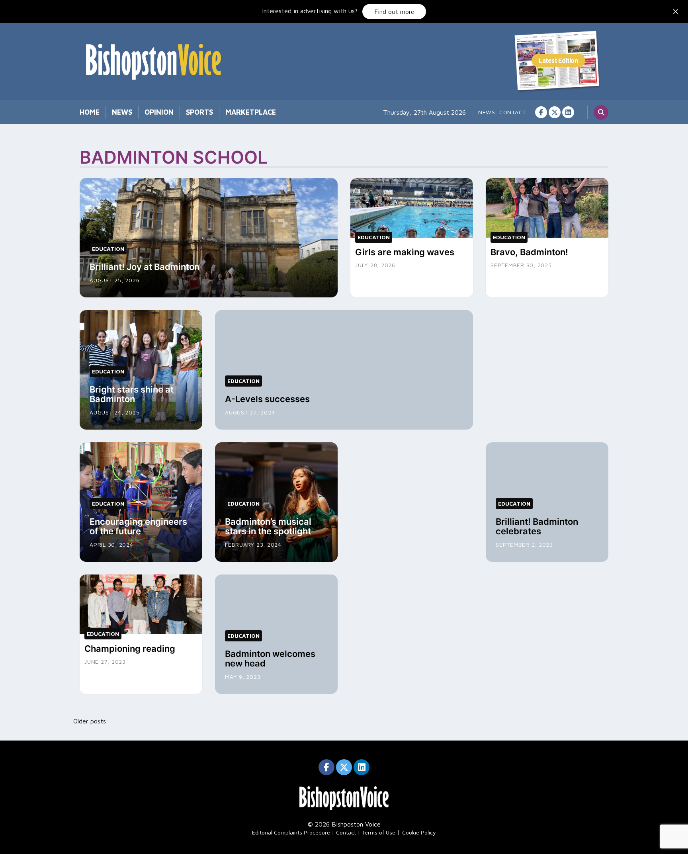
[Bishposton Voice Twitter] (555, 112)
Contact (512, 112)
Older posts (89, 721)
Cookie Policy (419, 832)
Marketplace (250, 112)
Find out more (394, 11)
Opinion (159, 112)
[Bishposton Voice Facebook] (541, 112)
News (122, 112)
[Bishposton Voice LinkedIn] (568, 112)
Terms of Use (378, 832)
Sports (199, 112)
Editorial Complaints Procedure (291, 832)
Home (90, 112)
